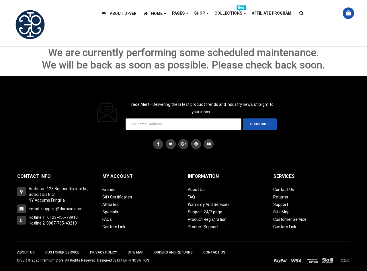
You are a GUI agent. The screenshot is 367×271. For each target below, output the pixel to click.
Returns (280, 197)
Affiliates (110, 204)
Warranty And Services (209, 204)
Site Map (281, 212)
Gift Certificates (117, 197)
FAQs (107, 219)
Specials (110, 212)
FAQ (191, 197)
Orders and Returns (173, 252)
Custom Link (113, 227)
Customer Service (290, 219)
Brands (109, 189)
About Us (196, 189)
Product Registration (207, 219)
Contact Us (283, 189)
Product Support (203, 227)
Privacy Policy (103, 252)
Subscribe (260, 124)
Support (280, 204)
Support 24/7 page (205, 212)
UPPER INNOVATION (133, 260)
